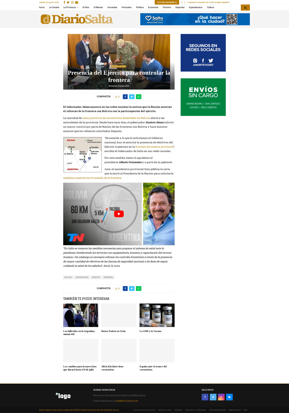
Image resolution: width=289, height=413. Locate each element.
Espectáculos (195, 7)
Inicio (42, 7)
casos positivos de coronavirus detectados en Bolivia (116, 118)
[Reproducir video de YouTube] (119, 214)
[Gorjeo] (213, 397)
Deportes (180, 7)
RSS (245, 410)
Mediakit (178, 410)
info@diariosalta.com (126, 400)
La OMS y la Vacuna (150, 331)
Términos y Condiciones (195, 410)
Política (140, 7)
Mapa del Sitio (235, 410)
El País (86, 7)
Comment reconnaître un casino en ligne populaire (208, 2)
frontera (108, 277)
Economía (153, 7)
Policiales (127, 7)
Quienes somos (165, 410)
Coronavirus (82, 277)
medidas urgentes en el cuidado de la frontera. (92, 178)
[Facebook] (205, 397)
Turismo (167, 7)
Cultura (210, 7)
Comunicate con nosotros (144, 410)
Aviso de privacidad (217, 410)
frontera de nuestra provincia (154, 146)
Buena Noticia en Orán (113, 331)
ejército (96, 277)
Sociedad (112, 7)
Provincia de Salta (118, 66)
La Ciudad (54, 7)
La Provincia (70, 7)
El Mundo (98, 7)
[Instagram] (221, 397)
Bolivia (68, 277)
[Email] (229, 397)
